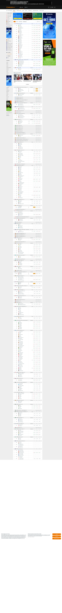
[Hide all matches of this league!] (41, 23)
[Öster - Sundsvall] (28, 408)
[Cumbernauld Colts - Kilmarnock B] (28, 346)
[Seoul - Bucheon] (28, 398)
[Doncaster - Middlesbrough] (28, 27)
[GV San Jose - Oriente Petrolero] (28, 115)
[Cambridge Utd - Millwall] (28, 35)
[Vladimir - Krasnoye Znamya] (28, 314)
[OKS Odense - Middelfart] (28, 179)
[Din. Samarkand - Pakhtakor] (28, 435)
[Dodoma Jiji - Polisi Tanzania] (28, 421)
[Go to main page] (11, 7)
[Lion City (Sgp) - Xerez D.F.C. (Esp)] (28, 455)
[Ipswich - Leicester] (28, 39)
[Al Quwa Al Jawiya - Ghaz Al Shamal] (28, 253)
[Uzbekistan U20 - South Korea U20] (28, 445)
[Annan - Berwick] (28, 336)
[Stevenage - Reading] (28, 47)
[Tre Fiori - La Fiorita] (28, 318)
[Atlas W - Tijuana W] (28, 274)
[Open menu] (55, 7)
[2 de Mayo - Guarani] (28, 287)
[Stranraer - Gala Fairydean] (28, 370)
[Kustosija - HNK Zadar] (28, 144)
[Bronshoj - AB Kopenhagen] (28, 191)
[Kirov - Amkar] (28, 310)
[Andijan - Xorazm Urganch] (28, 431)
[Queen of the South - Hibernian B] (28, 364)
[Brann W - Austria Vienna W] (28, 231)
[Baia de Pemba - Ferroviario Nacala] (28, 277)
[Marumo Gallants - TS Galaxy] (28, 386)
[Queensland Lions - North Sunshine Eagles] (28, 108)
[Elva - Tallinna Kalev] (28, 225)
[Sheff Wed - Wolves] (28, 43)
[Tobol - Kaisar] (28, 257)
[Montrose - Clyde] (28, 360)
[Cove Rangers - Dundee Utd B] (28, 342)
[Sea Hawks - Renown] (28, 402)
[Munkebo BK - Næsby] (28, 177)
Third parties (23, 538)
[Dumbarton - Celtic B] (28, 348)
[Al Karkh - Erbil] (28, 245)
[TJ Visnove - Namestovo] (28, 380)
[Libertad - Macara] (28, 207)
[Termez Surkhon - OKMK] (28, 433)
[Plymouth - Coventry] (28, 41)
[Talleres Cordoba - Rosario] (28, 91)
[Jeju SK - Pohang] (28, 396)
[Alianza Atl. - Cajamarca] (28, 297)
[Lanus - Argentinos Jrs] (28, 89)
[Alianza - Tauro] (28, 283)
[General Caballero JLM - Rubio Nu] (28, 291)
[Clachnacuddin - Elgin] (28, 340)
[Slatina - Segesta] (28, 146)
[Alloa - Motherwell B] (28, 334)
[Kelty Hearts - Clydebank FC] (28, 358)
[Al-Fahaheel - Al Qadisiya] (28, 264)
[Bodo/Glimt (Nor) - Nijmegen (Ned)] (28, 63)
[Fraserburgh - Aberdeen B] (28, 354)
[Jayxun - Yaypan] (28, 439)
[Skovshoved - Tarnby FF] (28, 187)
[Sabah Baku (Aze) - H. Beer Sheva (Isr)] (28, 61)
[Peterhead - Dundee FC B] (28, 362)
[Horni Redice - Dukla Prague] (28, 154)
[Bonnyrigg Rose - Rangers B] (28, 338)
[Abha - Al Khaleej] (28, 322)
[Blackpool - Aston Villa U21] (28, 213)
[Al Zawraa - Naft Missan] (28, 251)
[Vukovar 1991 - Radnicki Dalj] (28, 148)
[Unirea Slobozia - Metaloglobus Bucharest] (28, 304)
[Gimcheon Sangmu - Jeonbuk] (28, 394)
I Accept (57, 534)
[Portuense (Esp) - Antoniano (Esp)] (28, 459)
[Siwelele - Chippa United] (28, 390)
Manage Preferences (56, 538)
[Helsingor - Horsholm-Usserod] (28, 175)
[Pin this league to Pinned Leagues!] (27, 87)
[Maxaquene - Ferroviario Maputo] (28, 280)
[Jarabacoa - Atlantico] (28, 201)
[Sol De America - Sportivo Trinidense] (28, 293)
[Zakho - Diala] (28, 249)
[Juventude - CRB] (28, 123)
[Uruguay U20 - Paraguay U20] (28, 447)
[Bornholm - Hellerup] (28, 167)
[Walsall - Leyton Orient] (28, 51)
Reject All (56, 536)
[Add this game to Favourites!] (14, 25)
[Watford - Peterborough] (28, 53)
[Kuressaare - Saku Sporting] (28, 227)
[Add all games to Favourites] (14, 23)
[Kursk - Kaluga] (28, 308)
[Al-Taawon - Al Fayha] (28, 324)
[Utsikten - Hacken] (28, 415)
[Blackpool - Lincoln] (28, 33)
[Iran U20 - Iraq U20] (28, 443)
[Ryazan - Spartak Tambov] (28, 312)
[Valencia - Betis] (28, 69)
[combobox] (38, 21)
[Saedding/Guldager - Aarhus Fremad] (28, 183)
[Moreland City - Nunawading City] (28, 104)
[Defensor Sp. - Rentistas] (28, 425)
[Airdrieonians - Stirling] (28, 332)
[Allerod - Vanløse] (28, 169)
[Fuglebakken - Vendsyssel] (28, 193)
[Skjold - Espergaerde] (28, 197)
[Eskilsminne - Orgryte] (28, 413)
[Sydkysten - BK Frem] (28, 189)
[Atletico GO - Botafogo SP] (28, 121)
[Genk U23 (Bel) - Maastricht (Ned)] (28, 451)
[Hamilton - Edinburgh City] (28, 356)
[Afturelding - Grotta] (28, 239)
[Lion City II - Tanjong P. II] (28, 376)
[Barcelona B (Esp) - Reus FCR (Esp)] (28, 453)
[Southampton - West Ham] (28, 45)
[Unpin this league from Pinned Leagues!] (21, 23)
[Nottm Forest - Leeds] (28, 57)
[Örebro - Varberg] (28, 406)
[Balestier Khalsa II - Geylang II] (28, 374)
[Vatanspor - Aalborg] (28, 185)
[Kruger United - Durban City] (28, 384)
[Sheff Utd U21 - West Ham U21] (28, 220)
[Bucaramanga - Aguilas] (28, 136)
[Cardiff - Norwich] (28, 25)
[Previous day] (35, 21)
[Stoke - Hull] (28, 49)
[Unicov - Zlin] (28, 158)
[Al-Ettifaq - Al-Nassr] (28, 326)
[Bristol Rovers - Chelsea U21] (28, 215)
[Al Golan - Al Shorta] (28, 247)
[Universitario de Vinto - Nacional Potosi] (28, 117)
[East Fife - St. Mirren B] (28, 350)
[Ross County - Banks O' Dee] (28, 366)
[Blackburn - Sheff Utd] (28, 31)
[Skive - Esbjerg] (28, 195)
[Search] (49, 7)
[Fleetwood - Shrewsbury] (28, 37)
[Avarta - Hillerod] (28, 171)
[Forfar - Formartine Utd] (28, 352)
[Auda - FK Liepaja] (28, 268)
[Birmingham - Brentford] (28, 55)
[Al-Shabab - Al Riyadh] (28, 328)
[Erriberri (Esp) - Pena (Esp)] (28, 457)
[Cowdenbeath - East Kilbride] (28, 344)
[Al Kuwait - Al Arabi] (28, 262)
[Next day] (41, 21)
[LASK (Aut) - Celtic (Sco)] (28, 65)
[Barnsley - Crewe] (28, 29)
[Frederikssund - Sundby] (28, 173)
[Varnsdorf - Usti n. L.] (28, 152)
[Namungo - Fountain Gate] (28, 419)
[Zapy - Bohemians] (28, 160)
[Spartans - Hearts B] (28, 368)
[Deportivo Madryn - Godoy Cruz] (28, 95)
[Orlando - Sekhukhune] (28, 388)
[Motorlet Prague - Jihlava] (28, 156)
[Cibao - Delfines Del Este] (28, 203)
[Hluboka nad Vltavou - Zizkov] (28, 162)
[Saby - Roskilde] (28, 181)
